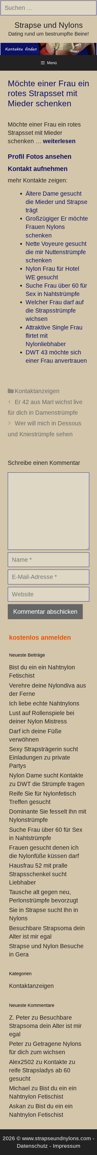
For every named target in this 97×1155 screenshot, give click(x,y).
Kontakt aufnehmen (38, 168)
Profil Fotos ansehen (39, 156)
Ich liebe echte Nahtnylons (44, 703)
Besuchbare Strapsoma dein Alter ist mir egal (45, 1026)
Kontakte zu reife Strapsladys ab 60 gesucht (42, 1070)
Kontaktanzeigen (37, 391)
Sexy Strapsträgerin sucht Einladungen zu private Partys (43, 757)
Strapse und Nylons (48, 25)
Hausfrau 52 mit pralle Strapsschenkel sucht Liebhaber (38, 874)
